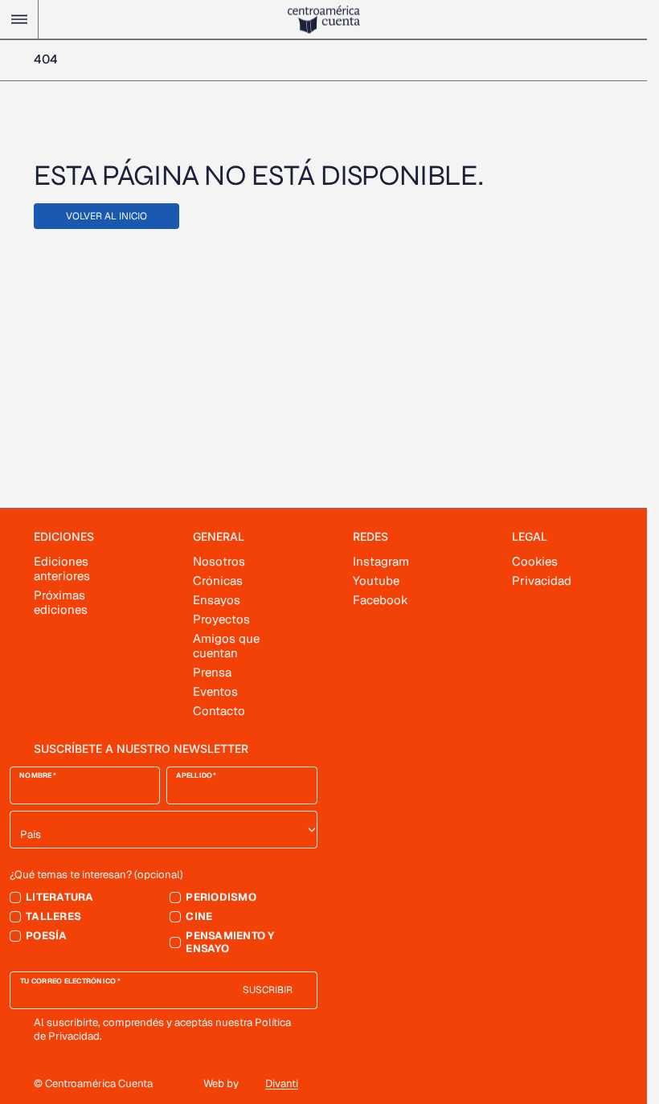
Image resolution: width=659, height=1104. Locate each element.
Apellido (194, 775)
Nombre (35, 775)
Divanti (281, 1083)
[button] (19, 19)
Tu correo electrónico (68, 981)
